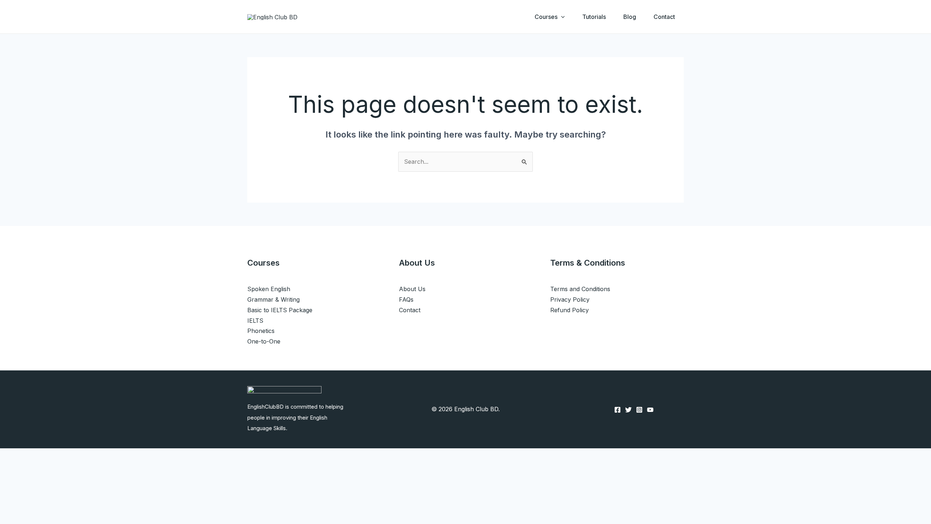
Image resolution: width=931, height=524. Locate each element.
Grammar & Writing (273, 299)
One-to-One (263, 341)
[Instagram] (639, 409)
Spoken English (268, 289)
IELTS (255, 320)
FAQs (406, 299)
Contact (664, 16)
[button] (561, 16)
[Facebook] (617, 409)
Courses (546, 16)
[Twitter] (628, 409)
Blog (629, 16)
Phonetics (261, 330)
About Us (412, 289)
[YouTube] (650, 409)
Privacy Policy (570, 299)
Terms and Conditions (580, 289)
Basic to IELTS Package (279, 310)
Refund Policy (569, 310)
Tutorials (594, 16)
